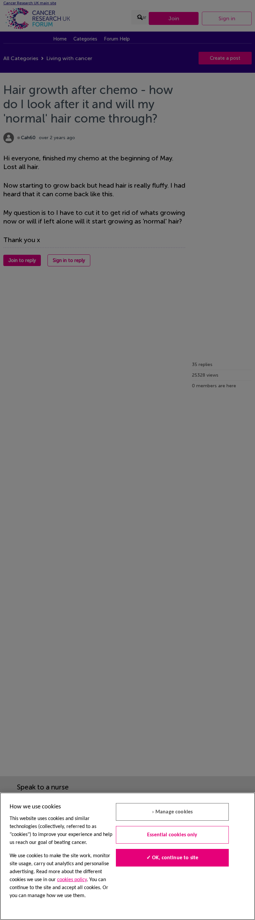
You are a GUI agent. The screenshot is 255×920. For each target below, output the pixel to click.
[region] (127, 856)
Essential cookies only (172, 835)
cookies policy (72, 879)
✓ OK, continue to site (172, 858)
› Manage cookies (172, 812)
